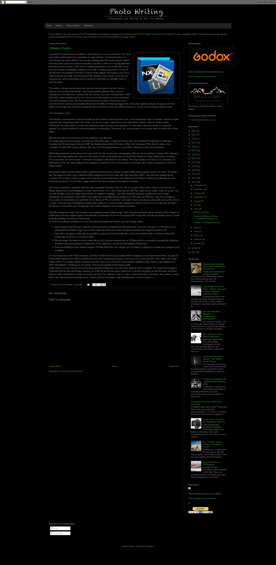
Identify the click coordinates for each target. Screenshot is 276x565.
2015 (194, 166)
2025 (194, 131)
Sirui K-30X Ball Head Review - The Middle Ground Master (212, 359)
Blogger (150, 546)
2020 (194, 146)
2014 (194, 170)
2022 (194, 138)
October (198, 193)
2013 (194, 174)
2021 (194, 143)
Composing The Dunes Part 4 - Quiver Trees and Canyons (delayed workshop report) (214, 290)
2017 (194, 158)
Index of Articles (73, 26)
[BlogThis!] (96, 284)
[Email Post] (88, 285)
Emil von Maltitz (144, 34)
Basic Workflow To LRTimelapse (211, 463)
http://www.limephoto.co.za (203, 120)
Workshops (88, 26)
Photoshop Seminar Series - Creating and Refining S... (206, 217)
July (196, 205)
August (197, 201)
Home (49, 26)
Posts (55, 528)
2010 (194, 248)
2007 (194, 252)
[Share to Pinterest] (104, 284)
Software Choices (60, 48)
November (199, 189)
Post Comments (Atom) (72, 371)
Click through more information (202, 76)
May (196, 227)
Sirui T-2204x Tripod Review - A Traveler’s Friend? (212, 444)
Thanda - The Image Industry (206, 222)
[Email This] (93, 284)
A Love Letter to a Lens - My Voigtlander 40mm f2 (214, 420)
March (197, 235)
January (198, 243)
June (196, 209)
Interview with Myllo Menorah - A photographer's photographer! (211, 315)
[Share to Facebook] (101, 284)
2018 (194, 154)
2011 (193, 182)
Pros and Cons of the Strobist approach (212, 335)
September (199, 197)
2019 (194, 150)
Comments (57, 533)
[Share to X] (99, 284)
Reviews (59, 26)
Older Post (174, 366)
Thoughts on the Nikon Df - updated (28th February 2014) (214, 381)
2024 (194, 135)
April (196, 231)
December (199, 185)
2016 (194, 162)
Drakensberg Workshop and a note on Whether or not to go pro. (214, 266)
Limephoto (128, 34)
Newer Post (55, 366)
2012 (194, 178)
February (198, 239)
